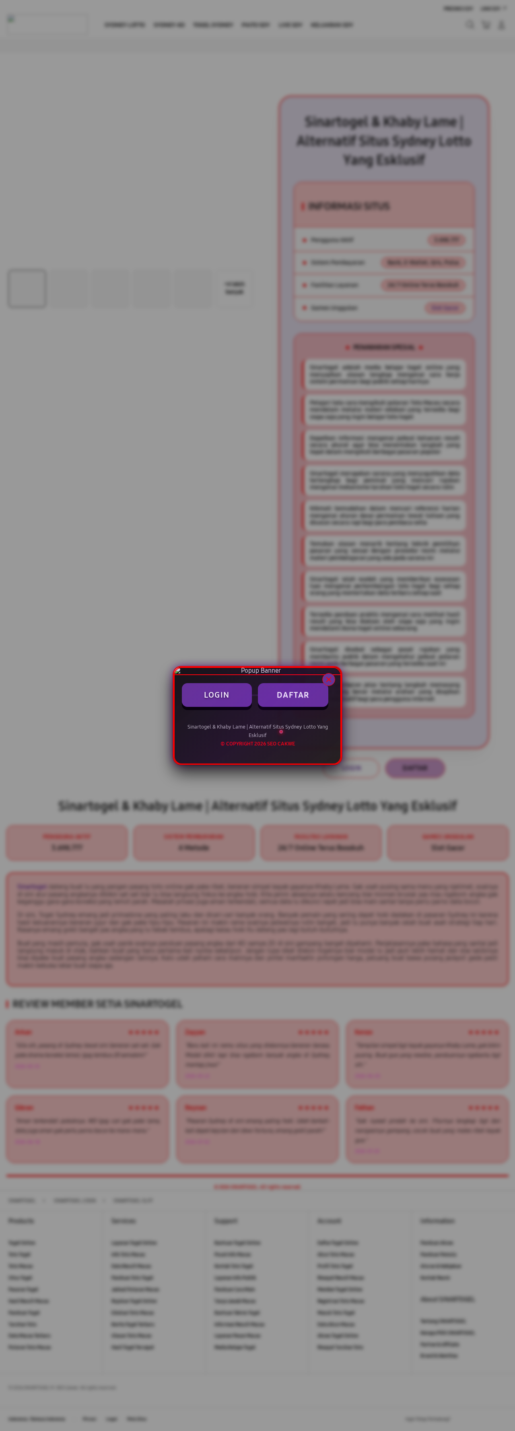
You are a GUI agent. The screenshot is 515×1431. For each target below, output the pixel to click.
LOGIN (217, 695)
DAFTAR (293, 695)
